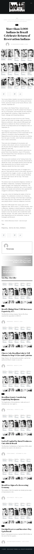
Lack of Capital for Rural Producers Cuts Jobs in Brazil (17, 442)
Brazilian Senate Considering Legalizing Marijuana (14, 398)
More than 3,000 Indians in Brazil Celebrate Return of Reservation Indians (18, 20)
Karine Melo (10, 409)
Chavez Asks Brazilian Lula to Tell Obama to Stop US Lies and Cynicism (17, 354)
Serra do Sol (14, 228)
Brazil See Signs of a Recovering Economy (15, 486)
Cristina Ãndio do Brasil (14, 541)
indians (23, 228)
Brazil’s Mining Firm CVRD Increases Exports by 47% (17, 310)
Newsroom (16, 44)
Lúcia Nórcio (10, 497)
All (17, 18)
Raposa (4, 228)
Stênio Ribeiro (11, 453)
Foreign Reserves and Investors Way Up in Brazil (16, 530)
